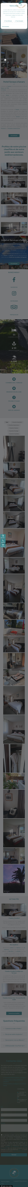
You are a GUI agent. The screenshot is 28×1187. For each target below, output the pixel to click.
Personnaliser (5, 26)
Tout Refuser (8, 21)
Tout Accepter (19, 21)
